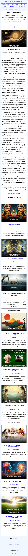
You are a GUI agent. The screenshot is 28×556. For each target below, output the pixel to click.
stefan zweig (14, 484)
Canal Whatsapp (18, 541)
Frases (13, 4)
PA (2, 4)
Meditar (12, 6)
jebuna (14, 337)
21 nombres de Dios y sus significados (14, 517)
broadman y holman (14, 520)
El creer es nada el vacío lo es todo (14, 334)
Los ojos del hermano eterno (14, 481)
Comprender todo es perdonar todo (14, 406)
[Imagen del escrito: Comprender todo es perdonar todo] (14, 402)
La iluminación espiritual (14, 2)
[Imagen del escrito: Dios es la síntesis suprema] (14, 256)
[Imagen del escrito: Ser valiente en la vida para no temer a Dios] (14, 291)
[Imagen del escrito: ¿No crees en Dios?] (14, 221)
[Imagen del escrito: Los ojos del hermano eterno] (14, 478)
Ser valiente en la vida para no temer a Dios (14, 294)
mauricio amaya (14, 298)
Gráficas (21, 6)
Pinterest (19, 543)
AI (4, 4)
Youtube (17, 544)
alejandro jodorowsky (14, 373)
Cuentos (8, 4)
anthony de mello (14, 409)
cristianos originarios (14, 449)
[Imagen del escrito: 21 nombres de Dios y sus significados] (14, 513)
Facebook (13, 543)
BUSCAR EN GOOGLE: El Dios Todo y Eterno (14, 533)
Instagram (11, 544)
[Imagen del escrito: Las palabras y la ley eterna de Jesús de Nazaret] (14, 442)
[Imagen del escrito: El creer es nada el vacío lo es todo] (14, 330)
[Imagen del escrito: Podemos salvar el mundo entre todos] (14, 366)
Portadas (5, 27)
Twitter (8, 543)
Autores (18, 4)
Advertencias (11, 547)
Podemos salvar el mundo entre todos (14, 370)
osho (14, 227)
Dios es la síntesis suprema (14, 259)
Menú (16, 6)
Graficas (11, 27)
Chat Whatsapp (9, 541)
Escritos (24, 4)
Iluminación (5, 6)
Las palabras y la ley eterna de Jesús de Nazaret (14, 446)
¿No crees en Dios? (14, 224)
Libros (18, 547)
